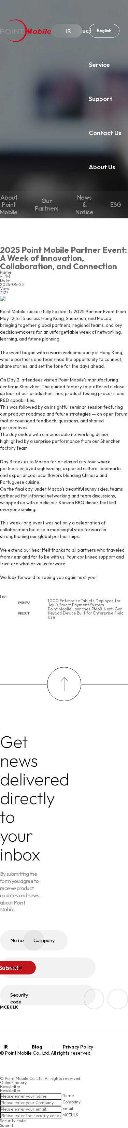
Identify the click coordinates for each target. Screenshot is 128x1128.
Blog (37, 1047)
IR (68, 31)
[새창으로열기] (118, 999)
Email (67, 1108)
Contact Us (105, 133)
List (3, 596)
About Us (102, 167)
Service (99, 65)
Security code (13, 1120)
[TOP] (64, 684)
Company (71, 1102)
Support (100, 99)
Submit (6, 1125)
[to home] (25, 30)
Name (68, 1095)
